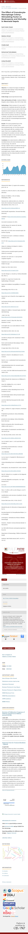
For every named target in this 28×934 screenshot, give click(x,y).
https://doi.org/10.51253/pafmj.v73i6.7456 (14, 71)
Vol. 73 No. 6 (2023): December (9, 8)
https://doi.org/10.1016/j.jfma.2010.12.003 (11, 503)
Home (3, 6)
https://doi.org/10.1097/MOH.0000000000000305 (13, 486)
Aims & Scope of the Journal (9, 678)
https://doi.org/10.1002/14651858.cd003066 (12, 453)
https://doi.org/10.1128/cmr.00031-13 (10, 208)
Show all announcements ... (8, 790)
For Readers (5, 871)
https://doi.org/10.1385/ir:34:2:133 (9, 306)
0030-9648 (8, 669)
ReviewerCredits (9, 826)
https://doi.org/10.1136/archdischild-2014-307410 (13, 375)
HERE (6, 823)
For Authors (5, 873)
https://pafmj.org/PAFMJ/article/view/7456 (12, 626)
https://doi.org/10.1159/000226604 (9, 293)
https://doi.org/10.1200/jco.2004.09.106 (11, 438)
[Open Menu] (1, 1)
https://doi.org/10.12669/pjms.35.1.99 (10, 334)
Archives (8, 6)
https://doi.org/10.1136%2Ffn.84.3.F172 (11, 405)
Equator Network (11, 833)
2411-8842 (8, 666)
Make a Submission (8, 648)
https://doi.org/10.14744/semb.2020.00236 (11, 317)
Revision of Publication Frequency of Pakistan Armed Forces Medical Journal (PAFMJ (13, 713)
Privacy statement (6, 882)
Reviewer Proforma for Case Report (11, 687)
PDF (5, 579)
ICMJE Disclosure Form (8, 693)
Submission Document (8, 684)
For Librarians (5, 875)
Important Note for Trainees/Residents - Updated (14, 743)
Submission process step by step (10, 681)
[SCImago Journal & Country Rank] (11, 814)
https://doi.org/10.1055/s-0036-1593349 (11, 471)
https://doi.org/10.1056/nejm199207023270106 (12, 351)
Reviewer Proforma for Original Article (11, 690)
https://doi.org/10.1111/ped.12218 (9, 270)
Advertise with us (7, 838)
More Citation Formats (10, 629)
